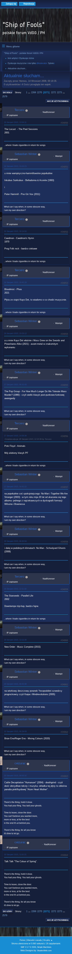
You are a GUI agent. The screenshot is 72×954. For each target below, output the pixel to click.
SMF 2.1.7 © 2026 (28, 947)
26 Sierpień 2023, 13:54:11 (15, 122)
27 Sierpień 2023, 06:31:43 (15, 384)
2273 (59, 92)
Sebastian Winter (26, 154)
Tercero (19, 110)
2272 (53, 92)
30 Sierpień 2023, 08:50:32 (15, 776)
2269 (33, 92)
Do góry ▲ (48, 940)
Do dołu (7, 92)
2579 (4, 96)
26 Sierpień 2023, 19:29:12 (15, 333)
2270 (39, 92)
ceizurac (20, 763)
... (29, 92)
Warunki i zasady (34, 940)
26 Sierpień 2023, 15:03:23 (15, 166)
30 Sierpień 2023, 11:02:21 (15, 854)
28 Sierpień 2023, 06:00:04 (15, 541)
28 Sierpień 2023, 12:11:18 (15, 589)
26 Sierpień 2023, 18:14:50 (15, 231)
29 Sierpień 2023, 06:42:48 (15, 684)
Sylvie (51, 63)
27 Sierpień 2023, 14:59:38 (15, 436)
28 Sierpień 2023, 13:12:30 (15, 640)
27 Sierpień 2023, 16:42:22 (15, 487)
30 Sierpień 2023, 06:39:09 (15, 731)
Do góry (7, 911)
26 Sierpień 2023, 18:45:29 (15, 282)
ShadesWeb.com (44, 950)
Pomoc (23, 940)
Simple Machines (44, 947)
